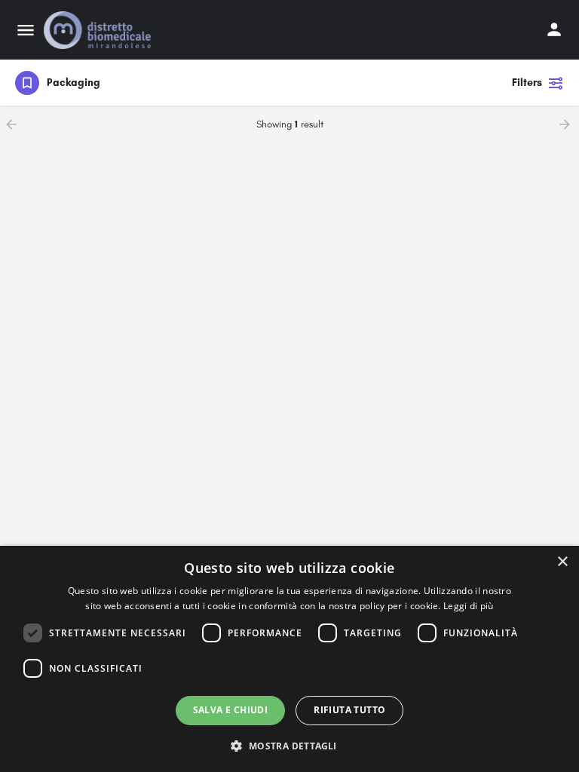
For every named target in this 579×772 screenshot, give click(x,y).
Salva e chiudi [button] (230, 709)
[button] (289, 745)
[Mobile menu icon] (25, 30)
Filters (527, 82)
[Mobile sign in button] (554, 29)
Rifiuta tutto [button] (349, 709)
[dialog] (289, 659)
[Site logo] (99, 30)
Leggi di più (468, 605)
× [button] (562, 562)
